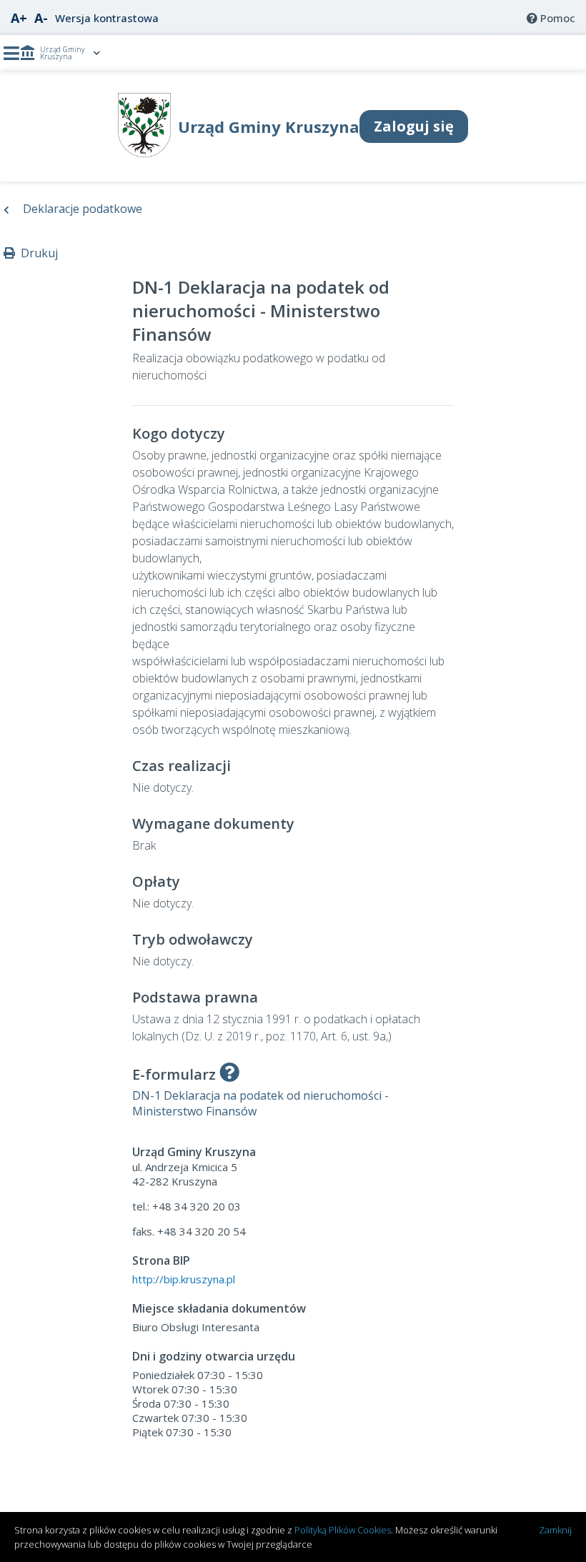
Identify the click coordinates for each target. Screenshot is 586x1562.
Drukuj (36, 253)
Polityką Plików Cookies (342, 1529)
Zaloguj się (414, 126)
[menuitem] (551, 18)
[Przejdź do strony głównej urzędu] (145, 153)
